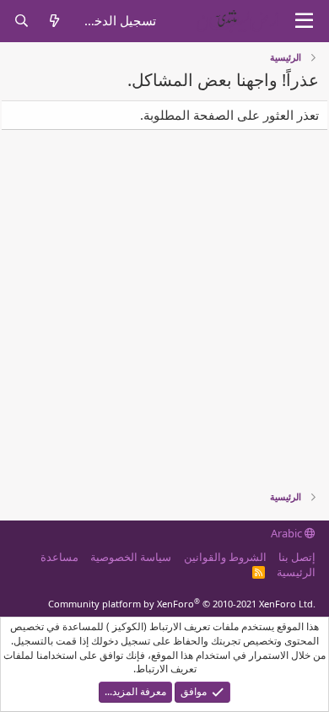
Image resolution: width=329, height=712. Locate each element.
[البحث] (21, 20)
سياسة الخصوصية (130, 556)
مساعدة (59, 556)
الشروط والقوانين (225, 556)
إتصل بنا (297, 556)
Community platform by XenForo (182, 603)
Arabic (288, 533)
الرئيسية (296, 572)
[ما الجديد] (54, 20)
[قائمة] (304, 21)
